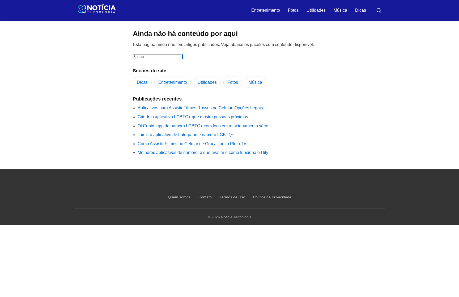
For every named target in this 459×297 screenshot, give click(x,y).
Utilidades (316, 10)
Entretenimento (265, 10)
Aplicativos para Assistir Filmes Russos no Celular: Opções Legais (200, 108)
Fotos (293, 10)
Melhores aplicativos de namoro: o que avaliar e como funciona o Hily (203, 152)
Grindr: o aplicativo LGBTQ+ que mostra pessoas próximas (193, 117)
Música (340, 10)
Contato (205, 197)
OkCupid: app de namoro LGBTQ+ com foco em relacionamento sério (203, 126)
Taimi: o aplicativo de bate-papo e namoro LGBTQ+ (186, 134)
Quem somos (179, 197)
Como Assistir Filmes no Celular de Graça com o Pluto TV (192, 143)
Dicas (360, 10)
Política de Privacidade (272, 197)
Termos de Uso (232, 197)
